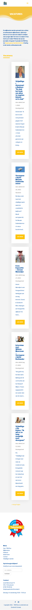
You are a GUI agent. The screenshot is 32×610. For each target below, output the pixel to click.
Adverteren (6, 554)
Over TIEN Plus (7, 548)
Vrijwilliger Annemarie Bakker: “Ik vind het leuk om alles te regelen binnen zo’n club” (20, 90)
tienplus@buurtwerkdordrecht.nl (14, 43)
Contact (5, 557)
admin (20, 102)
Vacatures (18, 192)
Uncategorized (20, 108)
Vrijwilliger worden (8, 559)
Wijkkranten (6, 550)
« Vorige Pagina (15, 504)
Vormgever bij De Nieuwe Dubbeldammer (20, 180)
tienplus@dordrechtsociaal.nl (11, 589)
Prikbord (5, 552)
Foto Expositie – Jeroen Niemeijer (20, 269)
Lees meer (20, 152)
